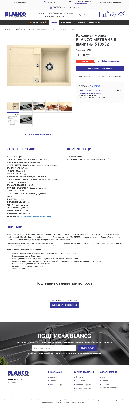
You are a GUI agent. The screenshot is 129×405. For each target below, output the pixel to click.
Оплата (53, 381)
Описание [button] (100, 76)
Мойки (54, 22)
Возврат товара (56, 385)
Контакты (62, 16)
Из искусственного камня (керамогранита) (35, 216)
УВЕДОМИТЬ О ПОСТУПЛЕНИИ (100, 68)
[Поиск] (80, 14)
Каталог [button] (42, 13)
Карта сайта (80, 381)
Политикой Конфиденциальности (64, 353)
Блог (104, 377)
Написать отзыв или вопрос (64, 305)
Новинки (49, 16)
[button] (80, 3)
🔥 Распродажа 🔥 (38, 22)
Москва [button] (96, 86)
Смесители (66, 22)
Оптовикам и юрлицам (61, 13)
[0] (121, 14)
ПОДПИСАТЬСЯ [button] (87, 348)
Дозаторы (80, 22)
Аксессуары (94, 22)
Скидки (105, 381)
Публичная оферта (83, 385)
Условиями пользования (86, 353)
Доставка (53, 377)
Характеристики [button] (85, 76)
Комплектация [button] (115, 76)
